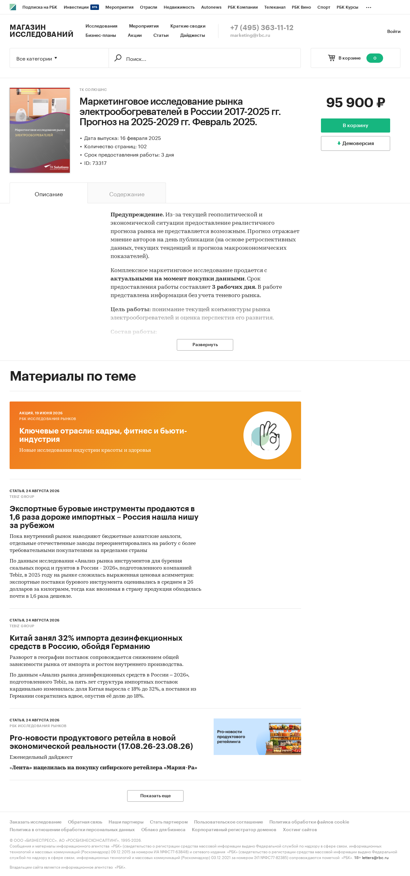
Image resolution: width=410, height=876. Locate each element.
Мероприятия (144, 26)
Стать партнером (169, 822)
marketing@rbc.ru (250, 35)
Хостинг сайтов (300, 830)
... (369, 6)
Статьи (160, 35)
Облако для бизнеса (163, 830)
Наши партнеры (126, 822)
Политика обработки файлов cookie (309, 822)
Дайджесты (192, 35)
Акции (135, 35)
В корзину (355, 125)
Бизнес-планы (101, 35)
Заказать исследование (36, 822)
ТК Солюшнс (93, 90)
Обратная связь (85, 822)
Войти (393, 31)
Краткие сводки (187, 26)
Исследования (101, 26)
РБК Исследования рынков (47, 419)
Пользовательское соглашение (228, 822)
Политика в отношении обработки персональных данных (72, 830)
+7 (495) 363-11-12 (261, 27)
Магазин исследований (41, 31)
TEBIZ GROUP (22, 497)
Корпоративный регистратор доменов (234, 830)
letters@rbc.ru (375, 857)
